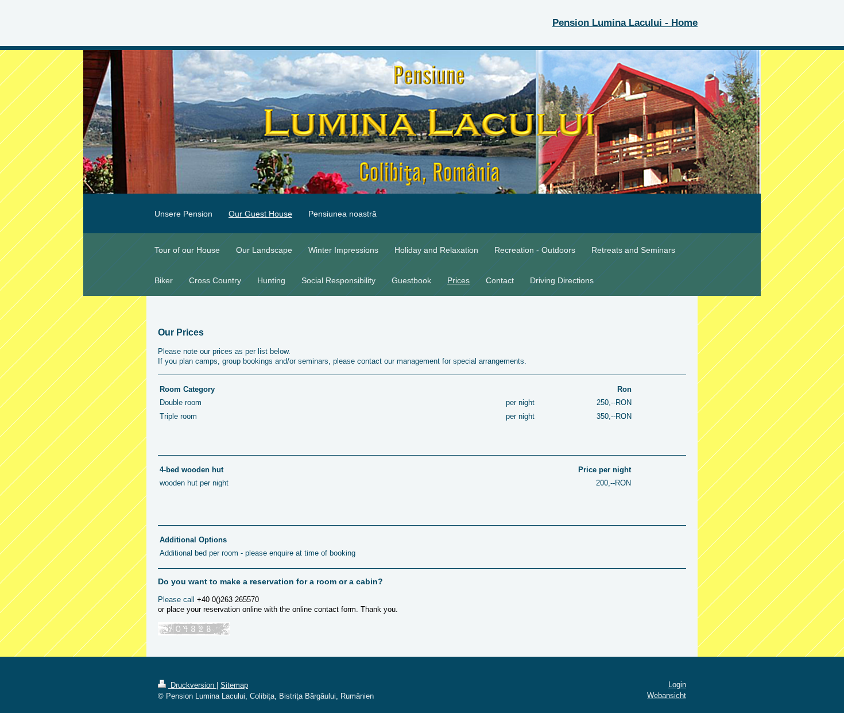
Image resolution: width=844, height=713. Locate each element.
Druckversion (192, 685)
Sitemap (234, 685)
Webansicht (666, 695)
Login (677, 684)
